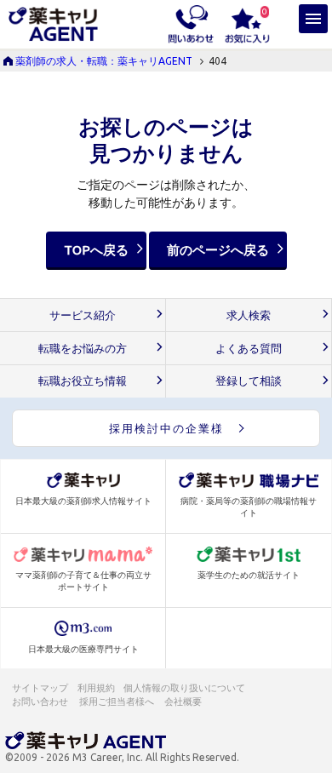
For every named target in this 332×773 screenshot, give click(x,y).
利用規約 (96, 688)
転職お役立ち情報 (82, 380)
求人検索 (248, 315)
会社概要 (183, 701)
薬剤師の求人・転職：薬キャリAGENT (103, 60)
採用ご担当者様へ (117, 701)
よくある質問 (248, 348)
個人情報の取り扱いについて (185, 688)
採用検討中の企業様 (166, 428)
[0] (247, 23)
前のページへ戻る (218, 250)
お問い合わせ (41, 701)
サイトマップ (40, 688)
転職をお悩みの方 (82, 348)
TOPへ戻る (96, 250)
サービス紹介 (82, 315)
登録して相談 (248, 380)
